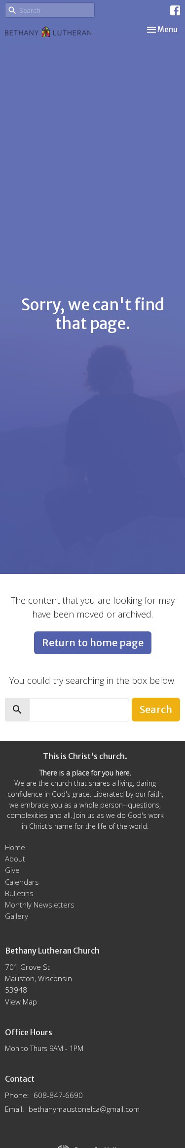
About (15, 858)
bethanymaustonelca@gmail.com (84, 1109)
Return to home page (93, 642)
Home (15, 847)
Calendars (22, 882)
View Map (21, 1001)
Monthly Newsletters (39, 904)
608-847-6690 (58, 1095)
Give (12, 870)
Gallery (16, 916)
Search (156, 709)
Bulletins (19, 893)
